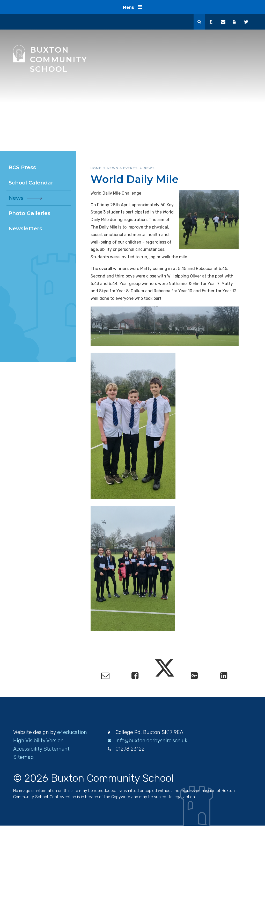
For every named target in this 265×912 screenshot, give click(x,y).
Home (96, 168)
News (149, 168)
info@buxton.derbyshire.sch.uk (151, 740)
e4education (72, 732)
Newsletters (25, 228)
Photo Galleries (29, 213)
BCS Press (22, 167)
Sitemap (23, 757)
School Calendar (31, 183)
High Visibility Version (38, 740)
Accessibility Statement (41, 749)
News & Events (122, 168)
